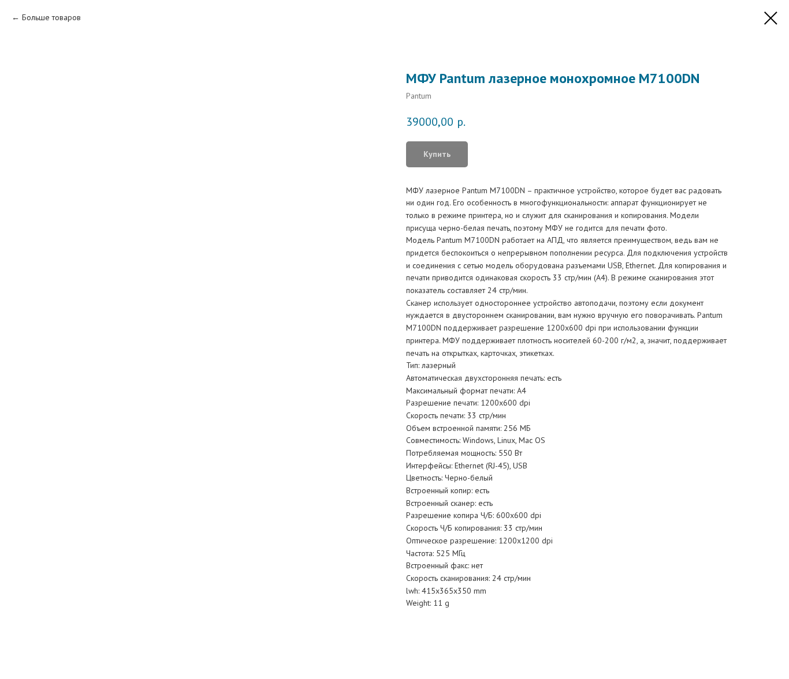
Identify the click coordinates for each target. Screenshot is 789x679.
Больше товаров (51, 17)
